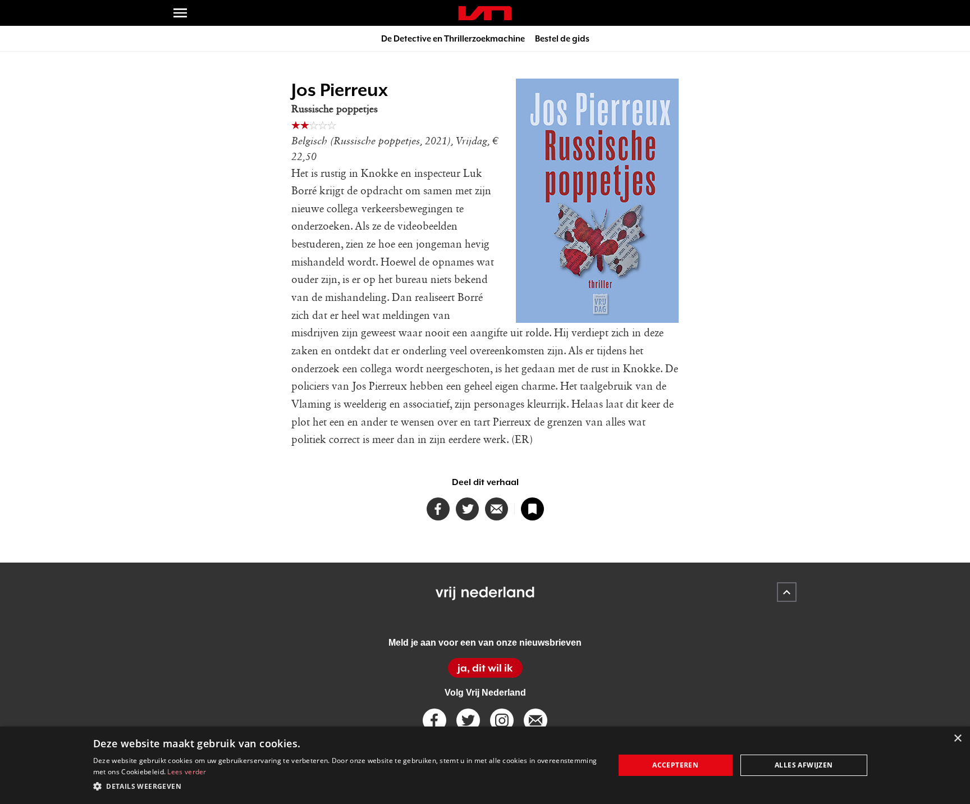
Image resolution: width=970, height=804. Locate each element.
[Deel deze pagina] (496, 508)
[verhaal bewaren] (532, 508)
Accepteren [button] (675, 765)
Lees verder (186, 771)
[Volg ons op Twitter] (468, 720)
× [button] (957, 738)
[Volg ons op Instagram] (502, 720)
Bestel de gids (562, 38)
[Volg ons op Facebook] (434, 720)
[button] (346, 787)
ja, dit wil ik (485, 668)
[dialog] (485, 765)
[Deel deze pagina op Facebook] (438, 508)
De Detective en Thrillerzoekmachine (453, 38)
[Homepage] (485, 13)
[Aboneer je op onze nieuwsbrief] (535, 720)
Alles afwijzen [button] (804, 765)
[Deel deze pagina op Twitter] (467, 508)
